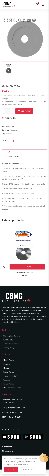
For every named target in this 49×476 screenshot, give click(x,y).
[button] (43, 5)
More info (27, 469)
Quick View (25, 246)
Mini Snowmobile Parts (12, 387)
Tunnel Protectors (10, 375)
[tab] (24, 152)
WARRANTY (8, 339)
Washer (9, 133)
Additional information (11, 156)
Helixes (6, 367)
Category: (5, 130)
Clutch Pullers (8, 360)
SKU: (3, 126)
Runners (6, 364)
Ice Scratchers (8, 383)
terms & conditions (11, 343)
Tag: (3, 133)
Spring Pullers (8, 371)
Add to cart (26, 111)
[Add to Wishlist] (4, 266)
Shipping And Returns (11, 335)
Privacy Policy (8, 347)
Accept (11, 469)
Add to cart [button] (27, 267)
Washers (13, 130)
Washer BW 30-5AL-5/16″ (24, 272)
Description (8, 152)
